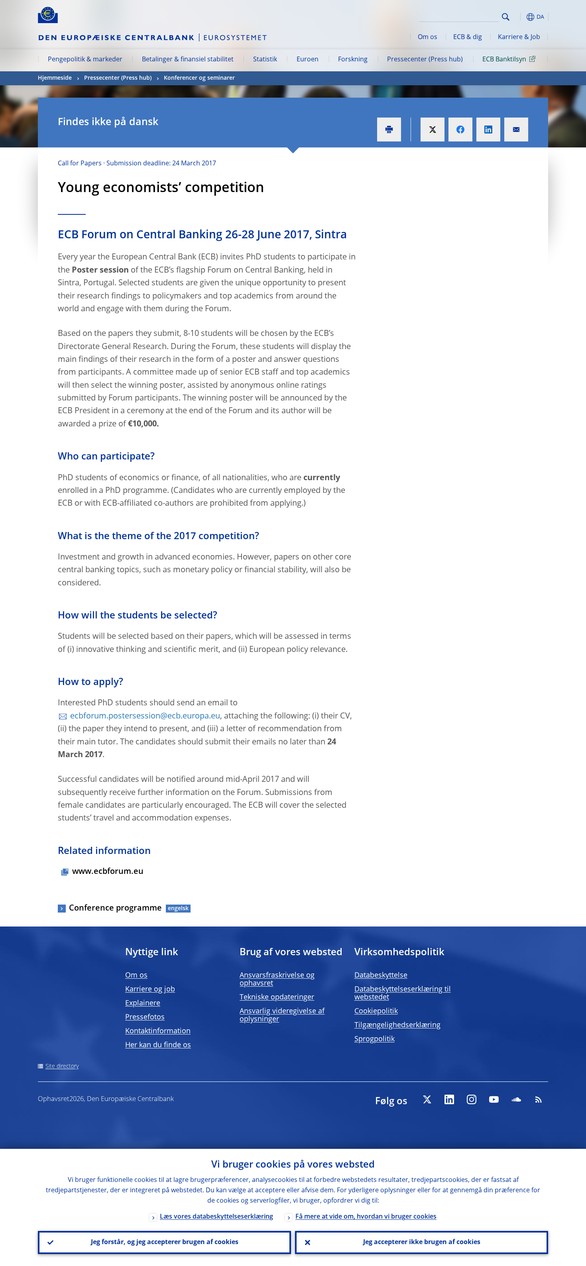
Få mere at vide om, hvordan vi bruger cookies (366, 1217)
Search (505, 17)
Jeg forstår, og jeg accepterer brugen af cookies (164, 1242)
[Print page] (389, 129)
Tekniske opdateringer (277, 997)
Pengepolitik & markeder (85, 60)
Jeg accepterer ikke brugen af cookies (421, 1242)
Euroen (308, 60)
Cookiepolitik (376, 1011)
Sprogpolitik (374, 1039)
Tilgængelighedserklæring (397, 1025)
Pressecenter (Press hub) (425, 60)
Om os (427, 37)
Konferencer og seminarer (199, 78)
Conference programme (115, 909)
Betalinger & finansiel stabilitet (188, 60)
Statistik (265, 60)
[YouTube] (493, 1099)
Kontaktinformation (158, 1031)
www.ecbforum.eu (108, 872)
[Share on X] (432, 129)
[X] (427, 1099)
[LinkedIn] (449, 1099)
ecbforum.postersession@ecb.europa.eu (145, 716)
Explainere (142, 1003)
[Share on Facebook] (460, 129)
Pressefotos (145, 1017)
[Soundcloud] (516, 1099)
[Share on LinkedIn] (488, 129)
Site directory (62, 1066)
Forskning (353, 60)
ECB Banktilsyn (504, 60)
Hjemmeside (55, 78)
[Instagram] (471, 1099)
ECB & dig (467, 37)
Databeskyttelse (380, 975)
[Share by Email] (516, 129)
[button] (520, 17)
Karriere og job (150, 989)
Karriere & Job (519, 37)
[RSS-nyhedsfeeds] (538, 1099)
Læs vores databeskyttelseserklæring (216, 1217)
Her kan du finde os (158, 1045)
